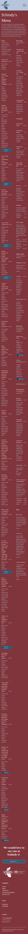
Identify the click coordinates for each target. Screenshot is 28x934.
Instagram (5, 906)
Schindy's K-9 (6, 894)
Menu (3, 888)
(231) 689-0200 (8, 918)
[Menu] (24, 5)
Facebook (5, 904)
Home (4, 886)
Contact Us (5, 890)
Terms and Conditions (8, 892)
